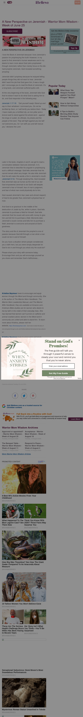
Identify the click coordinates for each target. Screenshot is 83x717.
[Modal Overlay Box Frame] (41, 358)
